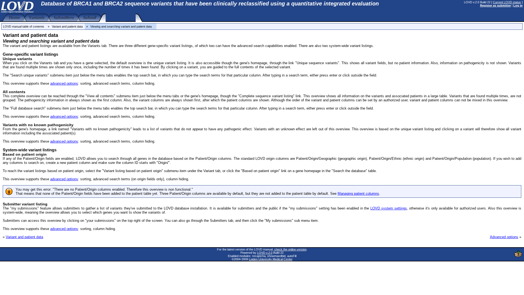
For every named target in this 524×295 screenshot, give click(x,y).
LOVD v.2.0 (264, 252)
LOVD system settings (388, 208)
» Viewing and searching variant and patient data (120, 26)
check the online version (290, 249)
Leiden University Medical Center (271, 259)
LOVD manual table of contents (23, 26)
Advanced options (504, 237)
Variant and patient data (24, 237)
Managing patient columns (358, 193)
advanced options (64, 83)
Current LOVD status (507, 2)
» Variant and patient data (65, 26)
